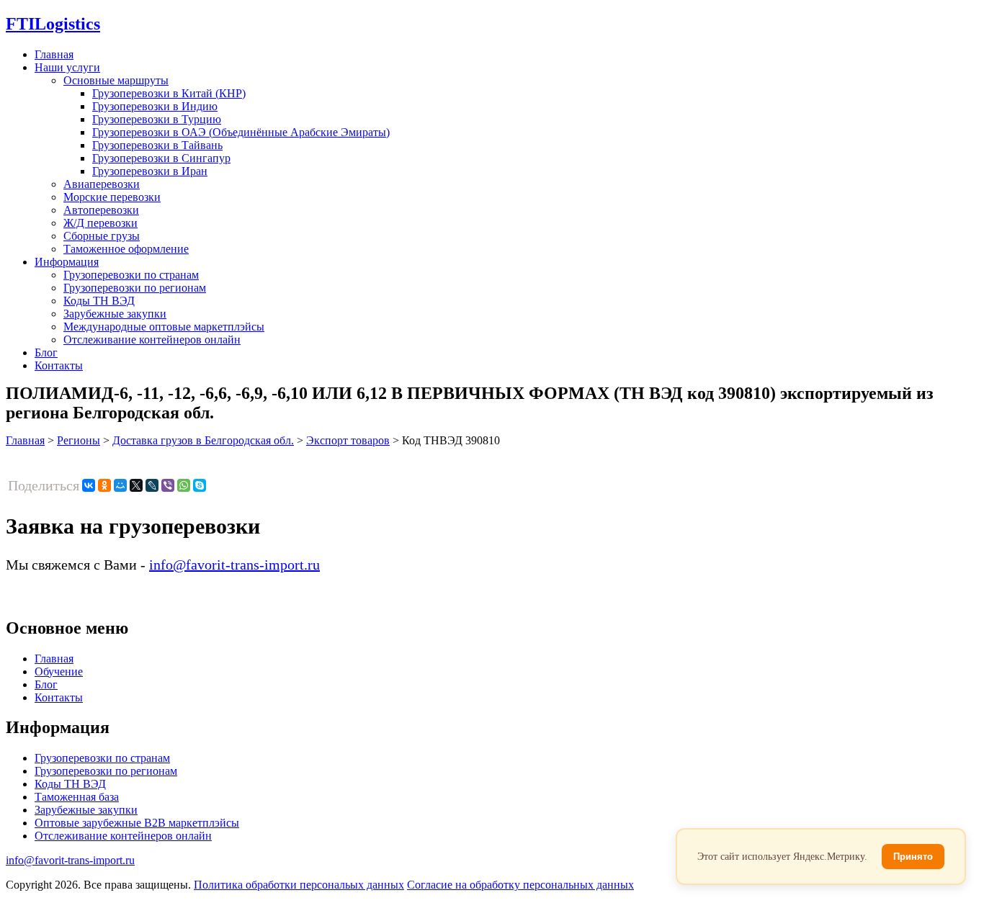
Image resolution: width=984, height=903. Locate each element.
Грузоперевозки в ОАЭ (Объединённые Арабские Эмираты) (241, 132)
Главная (54, 54)
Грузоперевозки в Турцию (156, 119)
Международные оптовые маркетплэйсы (163, 326)
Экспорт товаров (348, 440)
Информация (67, 262)
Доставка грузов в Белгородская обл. (203, 440)
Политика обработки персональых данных (299, 885)
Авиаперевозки (101, 184)
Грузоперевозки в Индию (155, 106)
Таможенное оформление (126, 249)
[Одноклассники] (104, 485)
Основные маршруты (116, 80)
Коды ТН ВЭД (99, 301)
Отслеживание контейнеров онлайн (152, 339)
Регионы (78, 440)
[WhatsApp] (183, 485)
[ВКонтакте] (88, 485)
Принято (913, 856)
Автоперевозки (101, 210)
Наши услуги (67, 67)
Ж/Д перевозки (100, 223)
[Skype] (199, 485)
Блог (46, 352)
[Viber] (167, 485)
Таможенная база (77, 797)
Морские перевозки (112, 197)
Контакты (59, 365)
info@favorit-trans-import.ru (234, 564)
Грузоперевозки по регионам (134, 288)
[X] (136, 485)
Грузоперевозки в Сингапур (161, 158)
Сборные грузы (101, 236)
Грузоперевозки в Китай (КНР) (169, 93)
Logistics (53, 23)
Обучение (59, 671)
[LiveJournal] (152, 485)
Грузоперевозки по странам (131, 275)
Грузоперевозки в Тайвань (157, 145)
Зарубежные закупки (114, 313)
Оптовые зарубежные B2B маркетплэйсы (137, 823)
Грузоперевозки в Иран (149, 171)
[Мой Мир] (120, 485)
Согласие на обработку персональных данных (520, 885)
